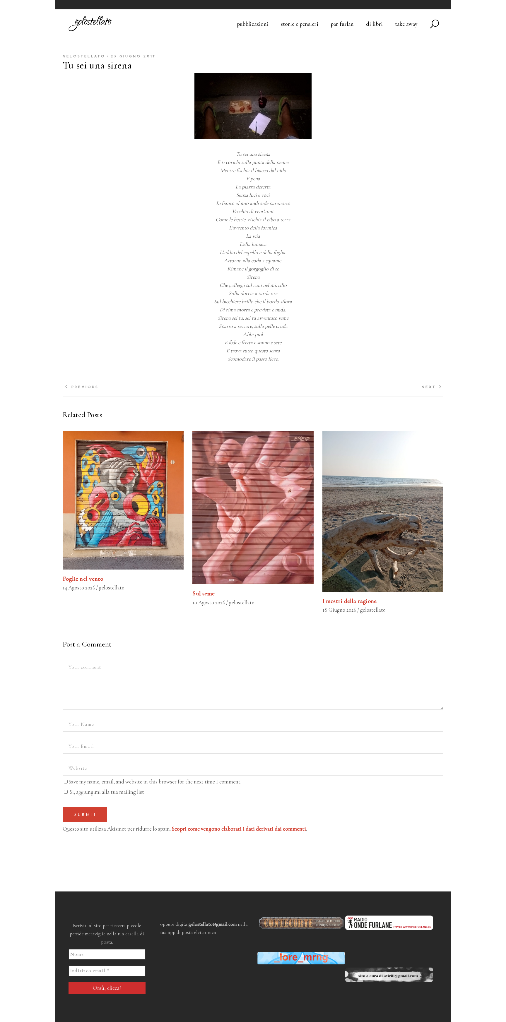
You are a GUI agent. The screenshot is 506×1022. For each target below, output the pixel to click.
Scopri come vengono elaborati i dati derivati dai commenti (239, 828)
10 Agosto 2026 (208, 602)
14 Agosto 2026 (79, 587)
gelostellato (84, 56)
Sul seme (203, 593)
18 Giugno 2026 (339, 609)
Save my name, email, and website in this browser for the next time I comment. (155, 781)
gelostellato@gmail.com (213, 924)
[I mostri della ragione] (382, 511)
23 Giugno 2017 (133, 56)
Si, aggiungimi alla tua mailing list (106, 791)
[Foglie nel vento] (123, 500)
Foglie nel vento (83, 578)
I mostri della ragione (349, 601)
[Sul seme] (252, 507)
